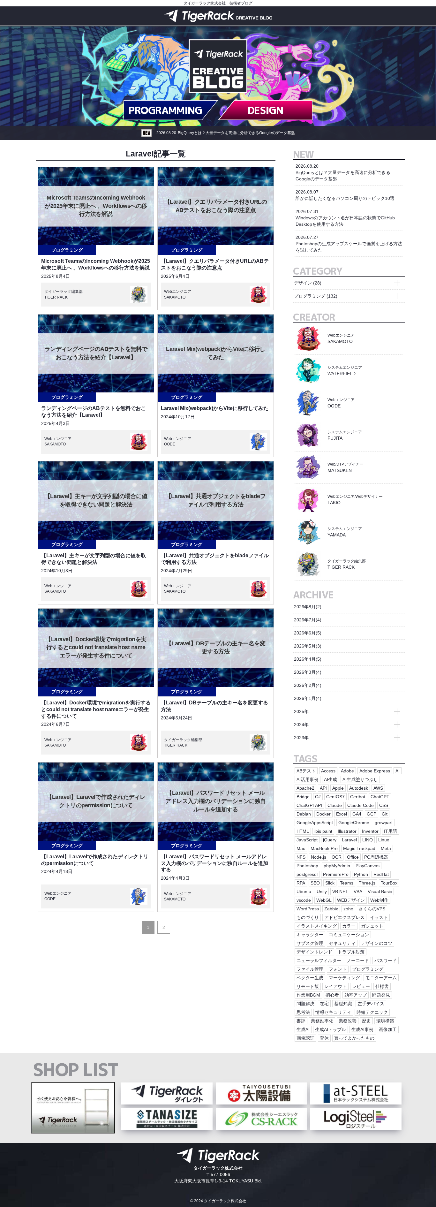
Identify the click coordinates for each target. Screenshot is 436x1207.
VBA (358, 891)
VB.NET (340, 891)
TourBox (389, 882)
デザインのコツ (376, 943)
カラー (349, 926)
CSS (383, 805)
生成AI (303, 1029)
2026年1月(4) (307, 698)
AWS (378, 788)
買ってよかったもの (354, 1038)
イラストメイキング (317, 926)
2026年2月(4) (307, 685)
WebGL (324, 900)
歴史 (366, 1020)
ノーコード (358, 960)
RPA (301, 882)
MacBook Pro (324, 848)
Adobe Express (374, 770)
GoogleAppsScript (315, 822)
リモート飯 (308, 986)
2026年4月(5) (307, 659)
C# (318, 796)
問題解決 (305, 1003)
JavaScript (307, 839)
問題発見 (381, 995)
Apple (338, 788)
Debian (304, 813)
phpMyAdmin (337, 865)
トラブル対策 (351, 951)
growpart (384, 822)
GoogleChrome (353, 822)
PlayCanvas (368, 865)
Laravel (349, 839)
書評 (301, 1020)
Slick (330, 882)
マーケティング (344, 977)
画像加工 (388, 1029)
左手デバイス (370, 1003)
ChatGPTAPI (309, 805)
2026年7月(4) (307, 619)
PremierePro (336, 874)
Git (384, 813)
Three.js (367, 882)
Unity (322, 891)
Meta (386, 848)
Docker (323, 813)
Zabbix (331, 908)
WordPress (308, 908)
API (323, 788)
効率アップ (355, 995)
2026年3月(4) (307, 672)
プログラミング (67, 250)
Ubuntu (304, 891)
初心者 (332, 995)
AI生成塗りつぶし (360, 779)
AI (397, 770)
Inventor (370, 831)
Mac (301, 848)
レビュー (361, 986)
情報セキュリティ (333, 1012)
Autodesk (358, 788)
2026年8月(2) (307, 606)
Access (328, 770)
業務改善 (348, 1020)
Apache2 (305, 788)
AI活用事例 (308, 779)
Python (361, 874)
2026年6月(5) (307, 632)
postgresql (307, 874)
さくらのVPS (372, 908)
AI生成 (330, 779)
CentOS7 (335, 796)
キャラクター (310, 934)
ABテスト (306, 770)
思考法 (303, 1012)
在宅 (324, 1003)
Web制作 (379, 900)
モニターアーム (381, 977)
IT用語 (390, 831)
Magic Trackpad (359, 848)
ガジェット (372, 926)
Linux (383, 839)
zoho (348, 908)
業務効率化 (322, 1020)
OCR (337, 857)
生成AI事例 (362, 1029)
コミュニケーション (349, 934)
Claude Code (360, 805)
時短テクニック (372, 1012)
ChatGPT (380, 796)
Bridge (303, 796)
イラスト (379, 917)
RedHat (381, 874)
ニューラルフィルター (319, 960)
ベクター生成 (310, 977)
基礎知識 (343, 1003)
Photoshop (307, 865)
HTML (303, 831)
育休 (324, 1038)
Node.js (318, 857)
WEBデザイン (351, 900)
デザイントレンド (314, 951)
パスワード (385, 960)
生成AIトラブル (330, 1029)
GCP (371, 813)
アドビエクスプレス (344, 917)
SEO (315, 882)
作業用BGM (308, 995)
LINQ (367, 839)
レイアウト (335, 986)
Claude (334, 805)
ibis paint (323, 831)
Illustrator (347, 831)
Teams (346, 882)
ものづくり (308, 917)
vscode (304, 900)
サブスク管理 (310, 943)
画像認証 (305, 1038)
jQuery (329, 839)
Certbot (357, 796)
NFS (301, 857)
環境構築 (385, 1020)
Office (353, 857)
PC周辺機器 (376, 857)
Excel (341, 813)
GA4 (356, 813)
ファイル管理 (310, 969)
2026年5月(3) (307, 646)
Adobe (347, 770)
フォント (338, 969)
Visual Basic (380, 891)
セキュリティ (342, 943)
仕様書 (382, 986)
